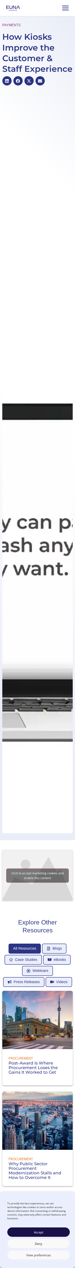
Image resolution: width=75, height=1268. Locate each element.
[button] (7, 81)
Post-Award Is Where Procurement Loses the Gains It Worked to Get (33, 1068)
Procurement (21, 1058)
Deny (38, 1244)
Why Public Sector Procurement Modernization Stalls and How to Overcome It (35, 1170)
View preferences (38, 1255)
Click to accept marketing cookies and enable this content (37, 875)
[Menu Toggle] (65, 8)
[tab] (25, 948)
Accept (38, 1232)
